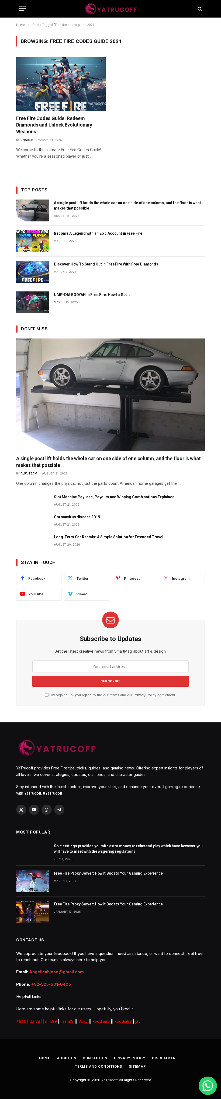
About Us (66, 1058)
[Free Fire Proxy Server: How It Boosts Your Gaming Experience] (32, 881)
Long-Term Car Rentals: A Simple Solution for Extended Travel (108, 537)
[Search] (199, 9)
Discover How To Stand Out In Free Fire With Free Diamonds (106, 264)
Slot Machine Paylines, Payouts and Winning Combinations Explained (114, 497)
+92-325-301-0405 (51, 984)
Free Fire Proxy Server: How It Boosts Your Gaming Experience (108, 873)
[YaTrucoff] (110, 9)
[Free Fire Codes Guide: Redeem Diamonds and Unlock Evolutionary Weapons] (61, 84)
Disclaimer (163, 1058)
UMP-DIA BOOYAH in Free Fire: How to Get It (92, 295)
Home (44, 1058)
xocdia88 (101, 1021)
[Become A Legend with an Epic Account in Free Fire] (32, 241)
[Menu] (22, 9)
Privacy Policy (145, 695)
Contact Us (95, 1058)
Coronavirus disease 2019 (77, 517)
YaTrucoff (109, 1080)
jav (137, 1021)
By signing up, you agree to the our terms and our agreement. (113, 695)
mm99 (51, 1021)
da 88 (35, 1021)
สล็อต (21, 1021)
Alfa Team (28, 473)
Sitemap (137, 1066)
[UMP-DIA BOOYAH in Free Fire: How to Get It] (32, 302)
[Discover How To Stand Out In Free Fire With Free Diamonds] (32, 272)
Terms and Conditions (98, 1066)
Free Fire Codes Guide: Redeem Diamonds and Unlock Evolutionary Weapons (54, 124)
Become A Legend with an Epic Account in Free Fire (98, 233)
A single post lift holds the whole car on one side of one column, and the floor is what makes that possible (127, 205)
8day (83, 1021)
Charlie (26, 139)
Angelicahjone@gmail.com (56, 971)
